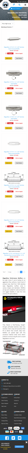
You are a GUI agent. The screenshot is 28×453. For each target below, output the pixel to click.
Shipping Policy (4, 420)
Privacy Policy (4, 418)
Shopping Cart (4, 397)
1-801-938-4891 (23, 1)
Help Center (3, 406)
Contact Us (16, 400)
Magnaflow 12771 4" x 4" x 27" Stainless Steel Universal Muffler (14, 221)
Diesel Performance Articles (20, 418)
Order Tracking (4, 400)
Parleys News (17, 397)
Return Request (4, 403)
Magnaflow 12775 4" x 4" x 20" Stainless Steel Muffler (14, 83)
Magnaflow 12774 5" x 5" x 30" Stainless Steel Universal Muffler (14, 48)
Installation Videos (18, 415)
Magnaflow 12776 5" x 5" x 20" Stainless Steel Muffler (14, 117)
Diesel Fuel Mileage (18, 420)
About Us (16, 403)
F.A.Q (15, 406)
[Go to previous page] (18, 272)
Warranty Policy (4, 423)
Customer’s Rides (17, 423)
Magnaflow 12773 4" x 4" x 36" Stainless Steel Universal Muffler (14, 152)
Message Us (6, 389)
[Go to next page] (24, 272)
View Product (19, 58)
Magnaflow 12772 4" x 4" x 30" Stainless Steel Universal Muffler (14, 186)
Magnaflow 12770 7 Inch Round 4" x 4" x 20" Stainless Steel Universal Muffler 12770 (14, 254)
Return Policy (4, 415)
